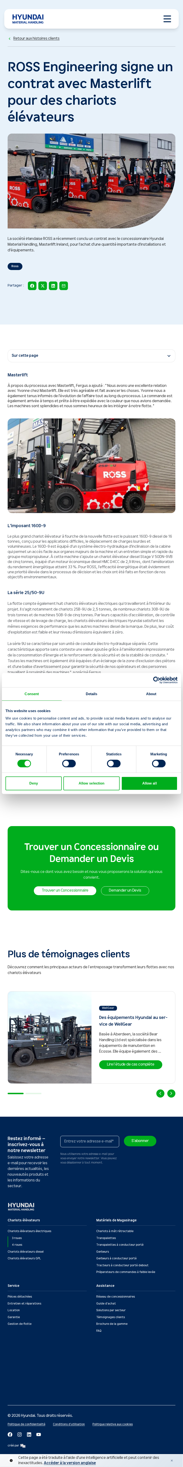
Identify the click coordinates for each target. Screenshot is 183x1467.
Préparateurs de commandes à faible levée (125, 1272)
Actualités (15, 1355)
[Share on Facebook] (32, 285)
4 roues (17, 1244)
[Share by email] (63, 285)
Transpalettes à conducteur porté (119, 1244)
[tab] (16, 1093)
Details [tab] (91, 694)
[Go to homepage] (21, 1206)
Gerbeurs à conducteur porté (116, 1258)
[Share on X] (42, 285)
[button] (65, 890)
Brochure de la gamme (111, 1324)
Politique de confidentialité (26, 1424)
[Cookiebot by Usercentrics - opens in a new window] (157, 680)
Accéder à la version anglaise (70, 1463)
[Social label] (10, 1434)
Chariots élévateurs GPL (24, 1258)
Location (14, 1310)
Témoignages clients (110, 1317)
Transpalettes (106, 1238)
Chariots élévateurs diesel (26, 1251)
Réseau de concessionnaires (115, 1296)
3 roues (17, 1238)
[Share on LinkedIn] (53, 285)
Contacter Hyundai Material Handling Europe (127, 1362)
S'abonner (140, 1141)
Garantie (14, 1317)
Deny (33, 783)
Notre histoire (17, 1362)
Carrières (14, 1382)
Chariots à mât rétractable (114, 1231)
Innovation (15, 1369)
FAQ (98, 1330)
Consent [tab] (32, 694)
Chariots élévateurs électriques (29, 1231)
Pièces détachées (20, 1296)
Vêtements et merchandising (28, 1389)
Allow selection (92, 783)
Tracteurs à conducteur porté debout (122, 1265)
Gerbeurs (102, 1251)
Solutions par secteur (111, 1310)
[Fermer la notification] (171, 1460)
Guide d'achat (106, 1303)
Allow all (149, 783)
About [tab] (151, 694)
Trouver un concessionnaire (115, 1355)
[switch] (69, 763)
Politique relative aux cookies (112, 1424)
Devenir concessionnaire (24, 1375)
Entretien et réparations (24, 1303)
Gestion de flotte (19, 1324)
